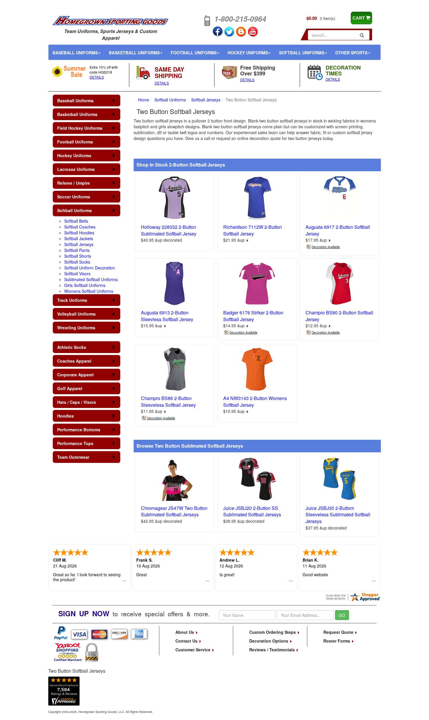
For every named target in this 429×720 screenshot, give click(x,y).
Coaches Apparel (74, 361)
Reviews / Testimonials (272, 649)
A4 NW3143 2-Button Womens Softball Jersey (255, 401)
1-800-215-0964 (240, 18)
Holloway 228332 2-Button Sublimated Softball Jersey (168, 230)
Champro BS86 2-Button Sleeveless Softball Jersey (168, 401)
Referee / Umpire (73, 183)
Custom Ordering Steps (273, 632)
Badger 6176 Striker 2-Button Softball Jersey (253, 316)
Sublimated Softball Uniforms (91, 279)
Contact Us (187, 641)
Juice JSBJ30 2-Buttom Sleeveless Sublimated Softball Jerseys (338, 515)
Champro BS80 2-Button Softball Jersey (339, 316)
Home (143, 100)
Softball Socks (77, 262)
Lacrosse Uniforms (76, 169)
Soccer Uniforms (73, 197)
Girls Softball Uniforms (84, 285)
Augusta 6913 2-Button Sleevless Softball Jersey (167, 316)
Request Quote (339, 632)
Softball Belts (76, 221)
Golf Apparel (69, 388)
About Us (185, 632)
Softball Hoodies (79, 233)
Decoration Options (269, 641)
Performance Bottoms (78, 429)
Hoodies (65, 416)
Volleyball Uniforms (76, 314)
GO (342, 615)
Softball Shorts (77, 256)
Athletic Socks (71, 347)
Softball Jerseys (78, 244)
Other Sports (351, 53)
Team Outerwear (73, 457)
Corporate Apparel (75, 375)
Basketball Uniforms (134, 53)
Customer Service (193, 649)
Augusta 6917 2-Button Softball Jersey (338, 230)
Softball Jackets (78, 238)
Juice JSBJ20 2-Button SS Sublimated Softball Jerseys (252, 511)
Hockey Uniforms (248, 53)
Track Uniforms (72, 300)
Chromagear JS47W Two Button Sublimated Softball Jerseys (174, 511)
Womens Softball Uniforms (88, 291)
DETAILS (97, 77)
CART (359, 17)
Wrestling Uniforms (76, 327)
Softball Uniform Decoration (89, 268)
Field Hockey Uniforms (79, 128)
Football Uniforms (194, 53)
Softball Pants (77, 250)
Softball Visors (77, 273)
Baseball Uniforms (75, 53)
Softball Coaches (79, 227)
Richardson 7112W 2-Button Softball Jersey (252, 230)
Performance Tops (75, 443)
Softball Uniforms (301, 53)
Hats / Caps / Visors (76, 402)
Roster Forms (337, 641)
